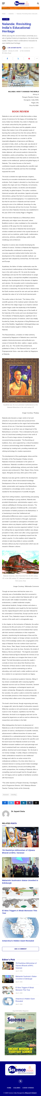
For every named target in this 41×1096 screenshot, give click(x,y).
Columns (6, 19)
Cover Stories (28, 1088)
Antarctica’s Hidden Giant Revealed (18, 941)
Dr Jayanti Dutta (14, 47)
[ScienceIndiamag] (21, 3)
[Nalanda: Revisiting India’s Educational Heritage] (20, 75)
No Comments (26, 51)
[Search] (38, 3)
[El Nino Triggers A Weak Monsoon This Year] (20, 897)
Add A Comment (20, 949)
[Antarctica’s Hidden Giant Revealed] (20, 928)
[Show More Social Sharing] (37, 58)
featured (5, 794)
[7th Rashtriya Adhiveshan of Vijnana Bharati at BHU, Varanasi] (20, 837)
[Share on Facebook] (7, 58)
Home (9, 1088)
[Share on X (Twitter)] (18, 58)
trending (13, 794)
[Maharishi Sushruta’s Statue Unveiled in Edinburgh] (20, 867)
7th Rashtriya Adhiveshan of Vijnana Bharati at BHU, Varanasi (26, 965)
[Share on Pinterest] (29, 58)
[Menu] (3, 3)
